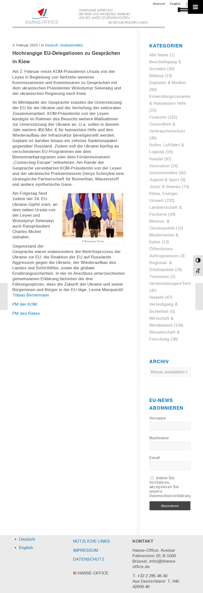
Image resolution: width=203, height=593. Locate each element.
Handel (156, 159)
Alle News (158, 55)
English (175, 3)
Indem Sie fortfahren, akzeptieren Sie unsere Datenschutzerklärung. (170, 487)
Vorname (157, 418)
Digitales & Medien (167, 82)
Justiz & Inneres (164, 186)
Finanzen (158, 117)
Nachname (159, 438)
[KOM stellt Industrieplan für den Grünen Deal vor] (4, 296)
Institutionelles (71, 45)
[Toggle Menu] (195, 7)
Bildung (156, 75)
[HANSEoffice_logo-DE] (88, 18)
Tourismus (159, 276)
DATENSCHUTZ (88, 559)
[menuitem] (159, 3)
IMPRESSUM (85, 550)
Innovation (159, 166)
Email (154, 458)
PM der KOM (24, 304)
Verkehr (156, 297)
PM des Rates (26, 313)
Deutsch (159, 3)
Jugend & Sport (164, 179)
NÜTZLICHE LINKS (91, 541)
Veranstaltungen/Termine (173, 283)
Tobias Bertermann (30, 295)
